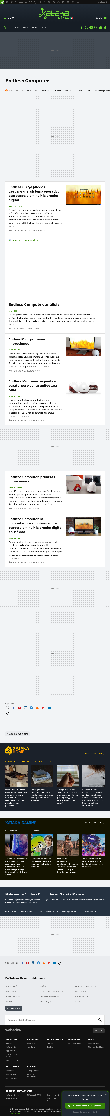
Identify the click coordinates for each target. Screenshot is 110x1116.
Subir (96, 1030)
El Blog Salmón (33, 1070)
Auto (43, 27)
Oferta (28, 90)
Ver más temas (14, 1008)
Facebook (81, 27)
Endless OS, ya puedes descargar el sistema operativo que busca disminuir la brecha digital (34, 193)
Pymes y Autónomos (31, 1075)
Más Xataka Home (93, 753)
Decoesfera (11, 1074)
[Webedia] (13, 1029)
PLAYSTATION (11, 830)
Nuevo (98, 17)
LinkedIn (49, 707)
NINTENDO (37, 830)
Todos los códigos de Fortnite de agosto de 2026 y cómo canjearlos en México (93, 862)
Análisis (13, 311)
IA (36, 90)
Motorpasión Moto (96, 1047)
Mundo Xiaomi (12, 1060)
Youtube (91, 27)
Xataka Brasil (11, 1098)
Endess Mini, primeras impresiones (27, 341)
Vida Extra (31, 1047)
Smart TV (24, 761)
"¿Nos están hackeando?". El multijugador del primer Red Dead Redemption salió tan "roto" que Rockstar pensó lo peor (67, 865)
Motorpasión (93, 1043)
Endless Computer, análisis (34, 304)
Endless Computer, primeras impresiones (32, 478)
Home (35, 27)
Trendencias (11, 1070)
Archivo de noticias (18, 734)
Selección (14, 27)
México (9, 1001)
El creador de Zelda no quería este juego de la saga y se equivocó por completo (41, 862)
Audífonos (56, 90)
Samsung (45, 90)
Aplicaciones (15, 206)
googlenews (100, 27)
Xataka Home (17, 750)
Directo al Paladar (75, 1043)
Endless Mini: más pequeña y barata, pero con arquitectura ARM (33, 385)
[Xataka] (2, 2)
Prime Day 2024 (51, 911)
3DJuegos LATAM (34, 1095)
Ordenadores (15, 350)
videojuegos (45, 1001)
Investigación (26, 911)
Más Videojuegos (93, 822)
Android (68, 90)
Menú (11, 17)
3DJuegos (31, 1043)
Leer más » (43, 366)
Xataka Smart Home (12, 1055)
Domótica (10, 761)
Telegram (31, 707)
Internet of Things (44, 761)
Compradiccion (12, 1078)
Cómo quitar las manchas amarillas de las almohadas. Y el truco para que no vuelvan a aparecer (42, 795)
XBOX (25, 830)
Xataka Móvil (11, 1047)
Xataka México (55, 13)
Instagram (95, 27)
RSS (37, 707)
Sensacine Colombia (51, 1099)
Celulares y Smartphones (51, 991)
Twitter (86, 27)
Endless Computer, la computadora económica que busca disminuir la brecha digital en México (35, 525)
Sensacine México (55, 1095)
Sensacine (51, 1043)
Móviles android (89, 911)
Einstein (78, 90)
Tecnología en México (70, 911)
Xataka (9, 1043)
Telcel (77, 1001)
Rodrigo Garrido (22, 230)
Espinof (50, 1047)
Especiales (11, 991)
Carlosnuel (20, 328)
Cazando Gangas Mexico (85, 986)
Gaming (25, 27)
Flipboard (43, 707)
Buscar (100, 1019)
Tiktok (105, 27)
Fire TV (88, 90)
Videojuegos (20, 822)
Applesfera (10, 1050)
